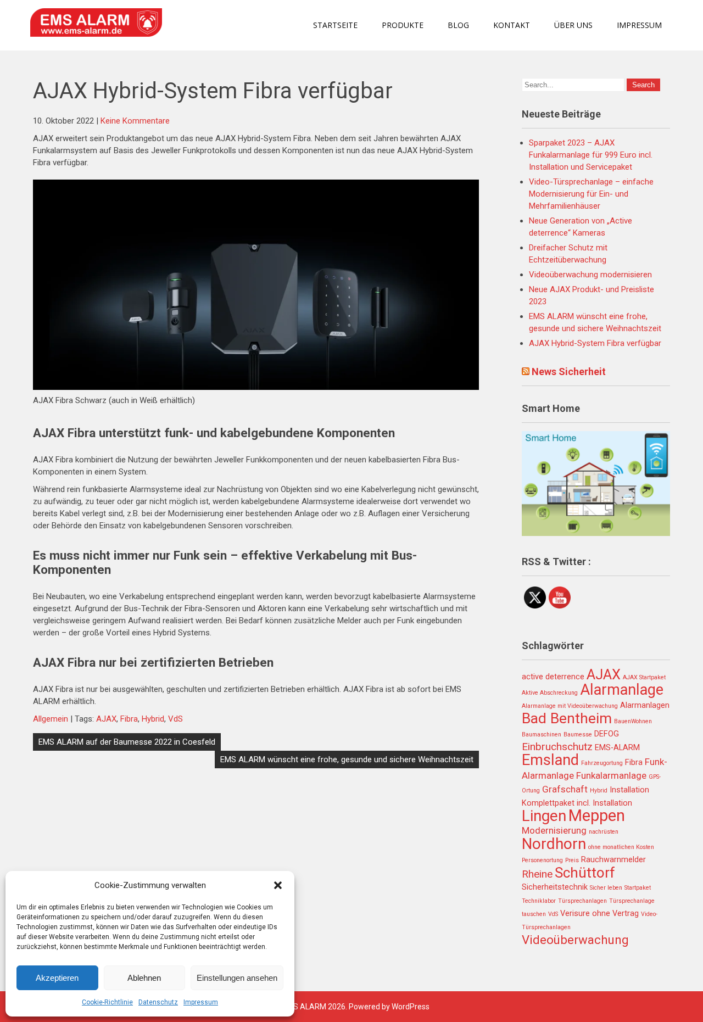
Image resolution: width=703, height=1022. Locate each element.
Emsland (550, 760)
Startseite (335, 25)
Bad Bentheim (567, 718)
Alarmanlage (621, 690)
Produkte (402, 25)
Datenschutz (158, 1002)
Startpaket (637, 887)
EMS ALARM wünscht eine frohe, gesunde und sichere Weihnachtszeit (346, 759)
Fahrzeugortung (602, 763)
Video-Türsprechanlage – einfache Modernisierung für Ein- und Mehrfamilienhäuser (591, 194)
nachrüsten (603, 831)
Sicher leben (606, 887)
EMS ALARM (304, 1006)
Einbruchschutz (557, 746)
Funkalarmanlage (611, 775)
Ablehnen (144, 977)
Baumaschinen (541, 734)
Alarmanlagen (644, 705)
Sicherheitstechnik (555, 887)
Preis (572, 860)
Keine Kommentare (135, 121)
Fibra (129, 719)
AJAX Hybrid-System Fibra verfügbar (595, 343)
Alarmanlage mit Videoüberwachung (570, 706)
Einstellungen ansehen (237, 977)
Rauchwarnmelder (613, 859)
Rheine (537, 874)
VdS (175, 719)
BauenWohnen (633, 721)
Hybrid (153, 719)
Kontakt (511, 25)
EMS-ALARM (617, 747)
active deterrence (553, 677)
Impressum (200, 1002)
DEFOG (606, 734)
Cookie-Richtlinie (107, 1002)
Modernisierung (554, 830)
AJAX (106, 719)
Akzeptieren (57, 977)
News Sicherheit (569, 371)
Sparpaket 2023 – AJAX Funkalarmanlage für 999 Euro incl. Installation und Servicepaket (590, 155)
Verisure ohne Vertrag (599, 913)
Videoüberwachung (575, 939)
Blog (458, 25)
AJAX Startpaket (644, 677)
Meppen (596, 815)
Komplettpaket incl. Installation (577, 803)
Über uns (573, 25)
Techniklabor (539, 900)
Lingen (544, 816)
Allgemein (50, 719)
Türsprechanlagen (582, 900)
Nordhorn (554, 844)
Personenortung (542, 860)
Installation (629, 790)
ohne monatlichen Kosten (621, 847)
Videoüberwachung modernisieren (590, 275)
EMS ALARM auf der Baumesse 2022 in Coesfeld (126, 742)
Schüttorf (585, 872)
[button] (277, 885)
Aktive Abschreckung (550, 692)
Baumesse (577, 734)
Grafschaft (565, 789)
